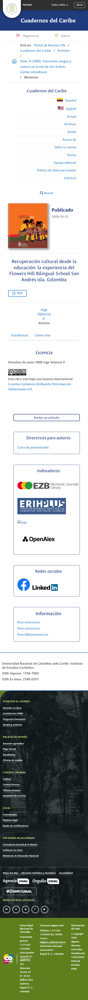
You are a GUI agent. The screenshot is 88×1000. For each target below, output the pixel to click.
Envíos (71, 155)
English (70, 109)
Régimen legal (10, 820)
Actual (71, 116)
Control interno (11, 784)
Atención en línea (12, 708)
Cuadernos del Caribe (48, 21)
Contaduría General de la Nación (20, 844)
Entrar (65, 36)
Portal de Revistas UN (49, 45)
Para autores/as (28, 628)
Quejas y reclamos (12, 724)
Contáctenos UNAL (13, 713)
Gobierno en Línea (13, 850)
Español (70, 100)
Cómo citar (43, 335)
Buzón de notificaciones (15, 826)
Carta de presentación (33, 447)
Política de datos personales (56, 170)
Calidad (7, 779)
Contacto (70, 178)
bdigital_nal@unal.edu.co (52, 942)
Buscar (48, 193)
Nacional (27, 5)
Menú (80, 5)
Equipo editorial (65, 163)
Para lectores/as (28, 622)
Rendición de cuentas (14, 796)
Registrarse (30, 36)
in (6, 909)
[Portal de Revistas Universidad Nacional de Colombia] (14, 62)
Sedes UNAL (58, 5)
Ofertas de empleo (13, 760)
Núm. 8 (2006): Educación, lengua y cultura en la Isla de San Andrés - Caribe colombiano (45, 67)
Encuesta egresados (13, 743)
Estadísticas (19, 335)
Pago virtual (9, 749)
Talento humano (12, 790)
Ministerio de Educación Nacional (20, 856)
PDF (20, 293)
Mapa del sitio (10, 873)
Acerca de (69, 140)
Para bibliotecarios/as (32, 634)
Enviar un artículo (46, 418)
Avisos (71, 132)
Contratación (10, 814)
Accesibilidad (66, 873)
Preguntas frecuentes (14, 719)
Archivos (64, 50)
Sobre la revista (65, 147)
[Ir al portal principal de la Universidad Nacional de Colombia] (12, 9)
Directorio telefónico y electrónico (38, 873)
